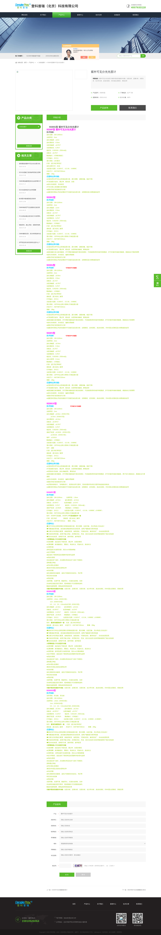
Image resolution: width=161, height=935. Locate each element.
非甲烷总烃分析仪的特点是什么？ (29, 242)
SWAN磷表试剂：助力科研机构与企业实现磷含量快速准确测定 (31, 233)
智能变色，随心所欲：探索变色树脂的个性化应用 (31, 225)
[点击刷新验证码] (77, 865)
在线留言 (117, 15)
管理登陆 (119, 932)
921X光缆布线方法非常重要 (27, 190)
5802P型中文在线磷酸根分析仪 (137, 890)
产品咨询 (104, 108)
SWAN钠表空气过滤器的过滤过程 (29, 207)
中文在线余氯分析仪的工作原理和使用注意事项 (31, 216)
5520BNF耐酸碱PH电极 (33, 56)
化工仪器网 (112, 932)
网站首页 (24, 15)
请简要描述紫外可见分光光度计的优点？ (31, 163)
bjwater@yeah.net (70, 918)
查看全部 (29, 146)
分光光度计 (42, 62)
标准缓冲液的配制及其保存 (27, 198)
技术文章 (99, 15)
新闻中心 (80, 15)
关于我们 (43, 15)
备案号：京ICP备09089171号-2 (84, 932)
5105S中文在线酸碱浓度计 (59, 890)
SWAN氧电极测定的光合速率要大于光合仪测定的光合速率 (31, 181)
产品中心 (62, 15)
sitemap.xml (97, 932)
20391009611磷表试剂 (52, 56)
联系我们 (136, 15)
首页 (25, 62)
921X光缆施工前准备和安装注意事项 (30, 172)
